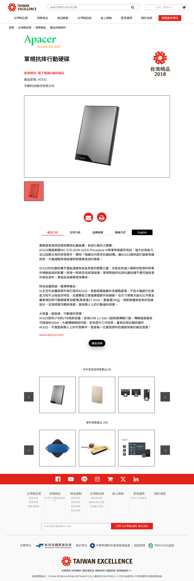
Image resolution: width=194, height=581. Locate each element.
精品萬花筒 (96, 498)
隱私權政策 (88, 570)
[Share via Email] (88, 217)
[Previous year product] (29, 450)
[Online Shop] (110, 479)
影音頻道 (75, 510)
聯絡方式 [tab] (120, 232)
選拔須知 (33, 498)
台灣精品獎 (21, 17)
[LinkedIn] (136, 479)
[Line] (84, 479)
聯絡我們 (100, 570)
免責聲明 (66, 570)
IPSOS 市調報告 (138, 498)
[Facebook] (58, 479)
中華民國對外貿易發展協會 (112, 545)
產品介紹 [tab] (52, 232)
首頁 (11, 27)
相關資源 (110, 570)
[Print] (101, 217)
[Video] (71, 479)
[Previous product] (29, 397)
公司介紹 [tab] (75, 232)
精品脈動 (62, 17)
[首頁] (22, 7)
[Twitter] (123, 479)
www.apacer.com (51, 334)
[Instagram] (97, 479)
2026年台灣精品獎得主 (54, 499)
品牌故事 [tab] (97, 232)
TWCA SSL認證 (163, 545)
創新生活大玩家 (97, 502)
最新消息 (75, 498)
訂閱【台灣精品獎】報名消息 (132, 526)
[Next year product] (165, 450)
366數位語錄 (96, 506)
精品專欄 (75, 506)
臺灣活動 (75, 502)
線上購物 (106, 17)
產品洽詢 (97, 343)
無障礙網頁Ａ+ (124, 570)
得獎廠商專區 (170, 17)
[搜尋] (132, 7)
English (142, 232)
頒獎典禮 (33, 502)
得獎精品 (42, 17)
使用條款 (76, 570)
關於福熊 (146, 17)
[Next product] (165, 397)
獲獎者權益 (33, 506)
